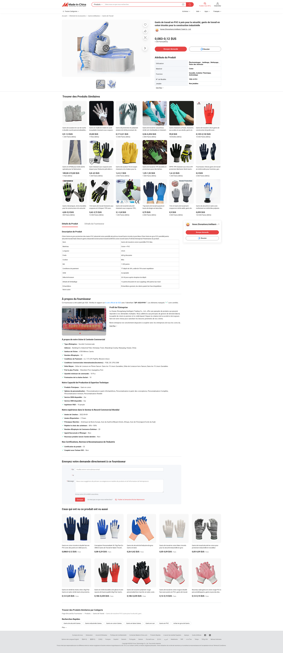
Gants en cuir (150, 623)
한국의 (159, 639)
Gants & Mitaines (94, 16)
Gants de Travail (107, 16)
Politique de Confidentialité (118, 635)
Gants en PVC (164, 623)
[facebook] (205, 635)
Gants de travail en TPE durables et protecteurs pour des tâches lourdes (154, 168)
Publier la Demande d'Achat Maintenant (130, 499)
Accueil (64, 16)
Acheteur (185, 11)
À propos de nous (77, 635)
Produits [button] (97, 4)
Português (132, 639)
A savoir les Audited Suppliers (172, 635)
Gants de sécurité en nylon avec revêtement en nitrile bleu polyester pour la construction (208, 207)
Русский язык (150, 639)
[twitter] (210, 635)
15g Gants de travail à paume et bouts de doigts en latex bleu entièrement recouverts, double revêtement (153, 207)
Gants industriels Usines (93, 623)
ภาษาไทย (189, 639)
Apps (206, 11)
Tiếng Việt (205, 639)
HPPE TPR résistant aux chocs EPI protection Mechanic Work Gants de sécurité (181, 168)
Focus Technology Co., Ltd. (141, 643)
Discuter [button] (206, 49)
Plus (63, 627)
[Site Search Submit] (190, 4)
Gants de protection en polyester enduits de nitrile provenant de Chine (127, 129)
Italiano (140, 639)
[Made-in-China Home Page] (74, 4)
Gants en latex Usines (133, 623)
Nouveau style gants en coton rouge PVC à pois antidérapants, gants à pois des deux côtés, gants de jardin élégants (206, 592)
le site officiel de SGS (113, 302)
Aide (197, 11)
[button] (183, 4)
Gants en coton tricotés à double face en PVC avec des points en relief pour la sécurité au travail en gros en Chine (75, 547)
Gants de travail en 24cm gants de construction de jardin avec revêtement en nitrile (207, 129)
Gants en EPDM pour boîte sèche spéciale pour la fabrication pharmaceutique (73, 168)
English (76, 639)
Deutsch (123, 639)
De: (73, 469)
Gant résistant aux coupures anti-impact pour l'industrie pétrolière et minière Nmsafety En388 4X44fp (101, 168)
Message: (71, 481)
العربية (166, 639)
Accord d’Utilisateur (101, 635)
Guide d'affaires (196, 635)
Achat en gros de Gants (181, 623)
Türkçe (197, 639)
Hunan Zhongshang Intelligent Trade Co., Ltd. (175, 29)
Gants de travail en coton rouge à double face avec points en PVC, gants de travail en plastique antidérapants (173, 592)
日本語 (100, 639)
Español (116, 639)
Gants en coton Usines (114, 623)
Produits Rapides (155, 635)
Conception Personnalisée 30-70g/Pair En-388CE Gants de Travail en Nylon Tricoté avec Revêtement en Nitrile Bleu (108, 547)
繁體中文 (92, 639)
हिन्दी (182, 639)
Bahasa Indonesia (216, 639)
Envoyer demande (171, 49)
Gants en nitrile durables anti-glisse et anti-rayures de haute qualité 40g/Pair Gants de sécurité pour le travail (108, 592)
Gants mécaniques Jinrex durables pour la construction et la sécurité (74, 207)
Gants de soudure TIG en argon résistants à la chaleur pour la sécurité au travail (126, 168)
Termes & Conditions (220, 645)
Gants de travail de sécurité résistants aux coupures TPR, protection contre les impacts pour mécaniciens (127, 207)
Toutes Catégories (71, 11)
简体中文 (84, 639)
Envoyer (80, 499)
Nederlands (174, 639)
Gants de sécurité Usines (72, 623)
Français (108, 639)
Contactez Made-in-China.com (138, 635)
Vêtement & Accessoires (77, 16)
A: (73, 475)
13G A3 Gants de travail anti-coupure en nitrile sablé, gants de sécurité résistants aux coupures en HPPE (181, 207)
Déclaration (89, 635)
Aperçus (186, 635)
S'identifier (217, 6)
